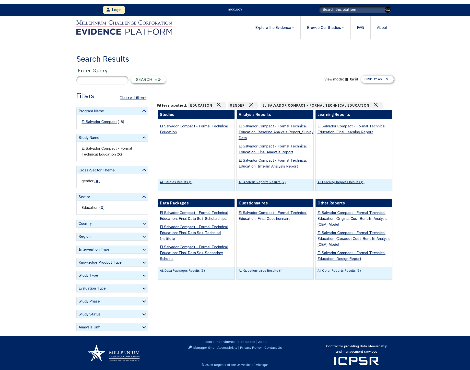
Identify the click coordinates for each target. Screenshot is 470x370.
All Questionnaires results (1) (260, 271)
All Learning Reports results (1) (340, 182)
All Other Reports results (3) (339, 271)
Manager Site (203, 347)
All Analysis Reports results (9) (262, 182)
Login (115, 9)
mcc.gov (235, 9)
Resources (246, 341)
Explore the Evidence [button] (273, 27)
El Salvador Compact (99, 121)
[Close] (218, 104)
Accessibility (227, 347)
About (382, 27)
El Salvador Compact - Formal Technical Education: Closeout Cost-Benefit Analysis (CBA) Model (353, 238)
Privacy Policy (250, 347)
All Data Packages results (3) (182, 271)
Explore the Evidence (219, 341)
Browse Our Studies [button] (324, 27)
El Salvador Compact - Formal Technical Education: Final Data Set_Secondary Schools (194, 253)
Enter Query (92, 70)
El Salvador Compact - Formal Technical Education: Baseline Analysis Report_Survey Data (276, 132)
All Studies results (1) (176, 182)
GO (387, 10)
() (119, 154)
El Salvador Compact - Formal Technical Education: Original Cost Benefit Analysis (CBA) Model (352, 218)
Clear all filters (133, 97)
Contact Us (273, 347)
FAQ (360, 27)
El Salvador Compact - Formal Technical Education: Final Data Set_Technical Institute (194, 232)
